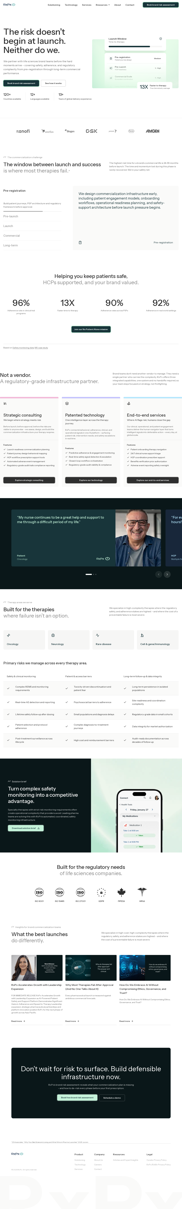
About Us (98, 1160)
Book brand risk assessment (161, 5)
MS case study (41, 347)
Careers (98, 1164)
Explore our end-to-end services (153, 480)
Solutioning (54, 4)
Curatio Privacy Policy (157, 1160)
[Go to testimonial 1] (88, 574)
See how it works (53, 83)
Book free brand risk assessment (77, 1097)
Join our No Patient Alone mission (91, 329)
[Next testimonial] (167, 574)
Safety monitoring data (23, 347)
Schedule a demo (112, 1098)
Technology (71, 4)
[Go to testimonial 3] (96, 574)
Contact (129, 4)
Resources (101, 4)
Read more (16, 1021)
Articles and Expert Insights (125, 1160)
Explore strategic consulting (29, 480)
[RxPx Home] (24, 4)
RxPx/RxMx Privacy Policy (159, 1164)
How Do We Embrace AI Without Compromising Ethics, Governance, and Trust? (142, 989)
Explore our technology (91, 480)
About (117, 4)
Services (86, 4)
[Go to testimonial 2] (93, 574)
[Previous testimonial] (158, 574)
